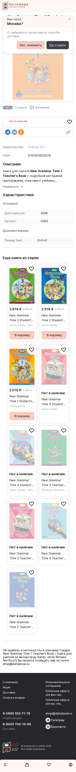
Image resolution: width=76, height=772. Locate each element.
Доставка (9, 692)
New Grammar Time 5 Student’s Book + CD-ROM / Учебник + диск (54, 401)
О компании (10, 682)
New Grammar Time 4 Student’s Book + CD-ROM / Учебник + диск (21, 482)
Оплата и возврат (14, 697)
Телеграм (57, 720)
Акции (6, 687)
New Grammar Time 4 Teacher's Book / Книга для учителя (54, 556)
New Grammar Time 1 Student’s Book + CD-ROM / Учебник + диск (21, 398)
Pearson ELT (36, 147)
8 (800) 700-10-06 (17, 724)
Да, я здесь (57, 45)
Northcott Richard (53, 489)
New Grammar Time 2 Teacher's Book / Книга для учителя (21, 624)
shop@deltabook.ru (59, 713)
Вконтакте (58, 727)
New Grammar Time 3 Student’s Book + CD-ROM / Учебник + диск (21, 318)
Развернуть (11, 186)
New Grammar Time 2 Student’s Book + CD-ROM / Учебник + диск (54, 318)
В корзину (22, 335)
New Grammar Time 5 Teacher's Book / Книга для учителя (21, 556)
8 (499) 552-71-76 (16, 713)
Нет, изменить (31, 45)
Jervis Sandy (17, 325)
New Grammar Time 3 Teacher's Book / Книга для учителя (54, 482)
